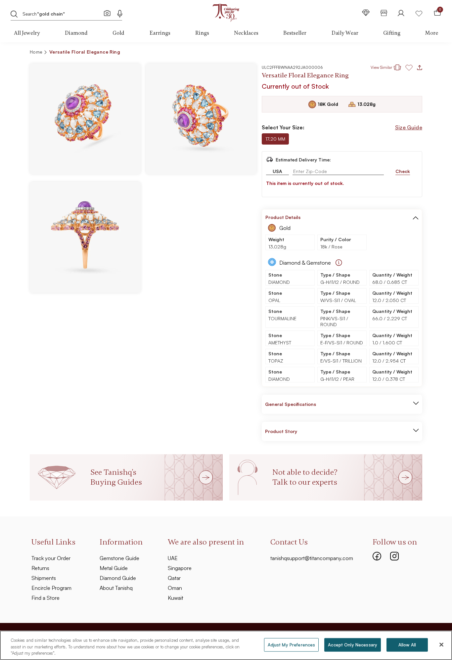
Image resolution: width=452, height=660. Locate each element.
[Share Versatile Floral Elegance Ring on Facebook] (370, 53)
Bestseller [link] (294, 33)
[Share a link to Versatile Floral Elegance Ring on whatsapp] (414, 53)
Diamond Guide (118, 578)
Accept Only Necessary (352, 644)
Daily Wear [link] (345, 33)
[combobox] (62, 13)
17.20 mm (275, 139)
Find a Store (45, 597)
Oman (175, 588)
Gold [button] (118, 33)
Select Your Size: (283, 127)
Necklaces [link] (246, 33)
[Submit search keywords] (14, 13)
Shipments (43, 578)
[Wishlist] (419, 13)
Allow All (407, 644)
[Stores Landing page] (384, 13)
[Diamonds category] (366, 13)
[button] (403, 53)
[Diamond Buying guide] (338, 262)
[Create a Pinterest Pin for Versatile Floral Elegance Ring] (381, 53)
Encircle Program (51, 588)
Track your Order (50, 558)
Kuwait (175, 597)
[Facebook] (377, 555)
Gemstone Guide (119, 558)
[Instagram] (394, 555)
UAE (173, 558)
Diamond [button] (76, 33)
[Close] (441, 644)
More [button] (431, 33)
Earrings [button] (160, 33)
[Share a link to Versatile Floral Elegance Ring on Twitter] (391, 53)
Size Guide (408, 127)
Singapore (180, 568)
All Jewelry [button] (27, 33)
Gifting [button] (391, 33)
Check (402, 171)
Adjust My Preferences (291, 644)
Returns (40, 568)
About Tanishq (116, 588)
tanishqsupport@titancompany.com (311, 558)
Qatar (174, 578)
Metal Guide (114, 568)
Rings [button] (202, 33)
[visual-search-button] (107, 13)
